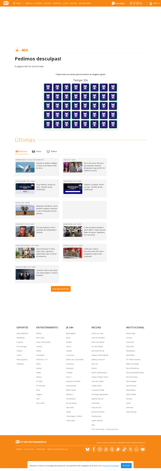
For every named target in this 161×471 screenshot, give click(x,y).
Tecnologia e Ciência (74, 416)
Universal (129, 407)
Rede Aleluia (130, 390)
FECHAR (126, 465)
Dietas (38, 351)
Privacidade (40, 449)
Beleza (38, 333)
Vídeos (54, 151)
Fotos (38, 151)
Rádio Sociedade (132, 364)
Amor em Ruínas (98, 342)
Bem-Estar (40, 338)
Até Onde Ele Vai (98, 351)
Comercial (130, 342)
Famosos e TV (41, 359)
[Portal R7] (6, 3)
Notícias (23, 151)
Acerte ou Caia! (97, 333)
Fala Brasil (95, 403)
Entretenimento (47, 327)
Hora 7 (68, 377)
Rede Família (131, 394)
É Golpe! (69, 372)
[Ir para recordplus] (118, 449)
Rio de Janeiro (71, 403)
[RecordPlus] (118, 3)
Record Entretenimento (135, 372)
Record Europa (131, 377)
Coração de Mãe (98, 390)
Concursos (70, 355)
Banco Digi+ (131, 333)
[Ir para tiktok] (124, 449)
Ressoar (129, 399)
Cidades (69, 351)
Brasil (68, 338)
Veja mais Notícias (61, 289)
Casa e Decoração (43, 342)
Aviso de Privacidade (111, 466)
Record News (85, 3)
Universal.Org (131, 412)
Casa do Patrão (97, 381)
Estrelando (40, 355)
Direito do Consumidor (75, 359)
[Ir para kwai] (106, 449)
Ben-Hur (95, 364)
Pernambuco (71, 399)
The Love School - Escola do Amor (105, 429)
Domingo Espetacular (100, 394)
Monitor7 (69, 394)
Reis (93, 425)
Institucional (135, 327)
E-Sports (20, 342)
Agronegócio (71, 333)
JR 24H (65, 3)
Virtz (38, 399)
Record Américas (132, 368)
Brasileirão (21, 338)
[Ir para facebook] (131, 3)
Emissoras (130, 346)
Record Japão (131, 381)
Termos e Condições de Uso (57, 449)
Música (39, 377)
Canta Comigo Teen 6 (100, 377)
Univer (128, 403)
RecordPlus (130, 355)
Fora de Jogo (22, 346)
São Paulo (70, 407)
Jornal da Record (98, 412)
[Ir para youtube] (142, 449)
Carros (68, 346)
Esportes (57, 3)
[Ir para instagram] (137, 3)
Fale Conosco (29, 449)
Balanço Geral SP (98, 359)
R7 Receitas (40, 386)
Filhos (38, 364)
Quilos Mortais (97, 420)
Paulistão (20, 364)
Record (73, 3)
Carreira (129, 338)
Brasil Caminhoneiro (99, 372)
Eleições (38, 3)
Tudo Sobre (70, 420)
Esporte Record (97, 399)
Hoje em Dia (96, 407)
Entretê (47, 3)
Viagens (39, 394)
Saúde (68, 412)
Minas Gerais (71, 390)
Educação (70, 368)
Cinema (39, 346)
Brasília (29, 3)
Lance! (19, 355)
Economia (70, 364)
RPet (38, 390)
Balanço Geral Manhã (100, 355)
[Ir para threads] (112, 449)
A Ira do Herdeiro (98, 338)
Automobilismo (22, 333)
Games (39, 368)
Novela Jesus (96, 416)
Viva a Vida (40, 403)
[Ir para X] (134, 3)
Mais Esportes (22, 359)
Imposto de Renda (73, 381)
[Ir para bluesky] (87, 449)
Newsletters (130, 351)
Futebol (19, 351)
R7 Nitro (39, 381)
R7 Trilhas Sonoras (133, 359)
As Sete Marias (97, 346)
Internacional (71, 386)
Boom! (94, 368)
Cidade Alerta (97, 386)
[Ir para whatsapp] (136, 449)
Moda (38, 372)
